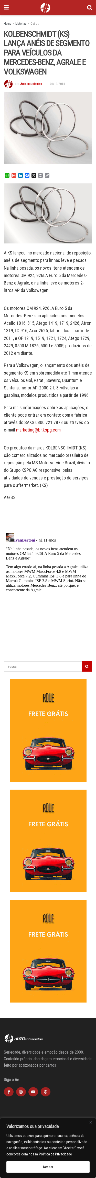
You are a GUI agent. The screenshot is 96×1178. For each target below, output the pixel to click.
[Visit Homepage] (45, 8)
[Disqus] (48, 595)
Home (7, 23)
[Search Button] (89, 7)
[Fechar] (91, 1122)
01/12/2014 (57, 84)
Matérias (20, 23)
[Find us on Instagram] (21, 1091)
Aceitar (48, 1167)
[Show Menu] (6, 7)
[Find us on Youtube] (33, 1091)
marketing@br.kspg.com (38, 430)
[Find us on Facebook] (9, 1091)
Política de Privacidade (55, 1154)
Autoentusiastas (31, 84)
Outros (34, 23)
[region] (48, 1148)
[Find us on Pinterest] (45, 1091)
